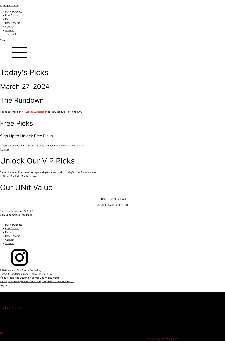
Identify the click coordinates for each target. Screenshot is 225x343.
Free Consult (12, 15)
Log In (13, 34)
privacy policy (169, 338)
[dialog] (112, 283)
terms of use (153, 338)
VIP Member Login (27, 176)
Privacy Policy (29, 274)
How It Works (12, 22)
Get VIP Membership (64, 281)
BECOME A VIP (8, 176)
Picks (8, 19)
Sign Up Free (46, 281)
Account (9, 30)
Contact (9, 26)
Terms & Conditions (11, 274)
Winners (25, 281)
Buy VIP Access (13, 11)
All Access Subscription (34, 111)
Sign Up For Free (9, 5)
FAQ (18, 281)
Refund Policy (44, 274)
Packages (5, 281)
